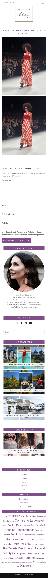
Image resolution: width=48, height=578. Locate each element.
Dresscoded (26, 525)
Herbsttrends (39, 535)
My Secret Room (17, 544)
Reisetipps (17, 553)
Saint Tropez (28, 553)
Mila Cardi (36, 540)
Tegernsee (40, 558)
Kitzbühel (18, 539)
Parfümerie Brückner (16, 548)
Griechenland (29, 535)
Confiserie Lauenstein (30, 520)
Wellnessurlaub (39, 562)
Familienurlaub (37, 525)
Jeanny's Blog (27, 574)
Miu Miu (42, 540)
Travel (24, 489)
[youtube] (30, 323)
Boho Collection (8, 521)
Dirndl (5, 525)
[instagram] (17, 323)
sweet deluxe (26, 558)
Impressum (24, 503)
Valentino (14, 562)
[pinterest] (26, 323)
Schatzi (35, 553)
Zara (17, 566)
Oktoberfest (39, 544)
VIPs (18, 562)
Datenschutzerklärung (24, 506)
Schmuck (42, 553)
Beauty (24, 474)
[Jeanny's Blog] (24, 13)
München (31, 544)
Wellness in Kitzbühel (26, 562)
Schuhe (6, 558)
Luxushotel (28, 540)
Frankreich (17, 534)
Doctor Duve (14, 525)
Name (5, 205)
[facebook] (21, 323)
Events (24, 478)
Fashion (24, 482)
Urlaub (9, 562)
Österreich (26, 565)
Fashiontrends (25, 529)
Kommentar (7, 180)
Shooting (13, 558)
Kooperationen (24, 499)
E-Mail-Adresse (8, 214)
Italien (7, 539)
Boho (34, 516)
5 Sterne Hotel (10, 516)
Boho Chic (41, 516)
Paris (32, 549)
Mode (5, 544)
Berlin (29, 516)
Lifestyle (24, 486)
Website (5, 223)
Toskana (4, 562)
